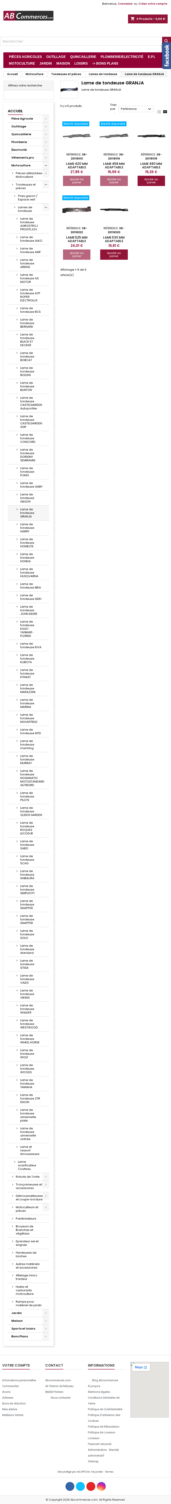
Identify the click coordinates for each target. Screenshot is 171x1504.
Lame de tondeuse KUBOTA (27, 658)
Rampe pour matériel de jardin (29, 1303)
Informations (101, 1365)
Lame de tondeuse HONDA (27, 557)
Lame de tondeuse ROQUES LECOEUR (27, 828)
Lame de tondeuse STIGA (27, 964)
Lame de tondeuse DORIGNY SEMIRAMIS (27, 455)
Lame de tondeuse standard (27, 949)
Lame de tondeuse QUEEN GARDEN (31, 811)
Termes (109, 1471)
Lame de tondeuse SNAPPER (27, 904)
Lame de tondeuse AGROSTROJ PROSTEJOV (29, 224)
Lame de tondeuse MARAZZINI (27, 688)
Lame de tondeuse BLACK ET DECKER (27, 339)
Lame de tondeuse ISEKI (30, 597)
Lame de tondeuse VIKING (27, 994)
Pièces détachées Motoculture (29, 175)
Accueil (15, 111)
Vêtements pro (22, 157)
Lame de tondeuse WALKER (27, 1009)
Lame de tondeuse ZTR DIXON (30, 1098)
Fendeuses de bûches (26, 1254)
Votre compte (16, 1365)
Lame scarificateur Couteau (27, 1165)
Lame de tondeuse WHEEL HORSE (30, 1038)
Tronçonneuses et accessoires (29, 1186)
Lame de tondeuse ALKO (31, 239)
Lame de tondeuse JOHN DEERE (28, 610)
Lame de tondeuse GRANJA (27, 513)
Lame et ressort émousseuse (29, 1150)
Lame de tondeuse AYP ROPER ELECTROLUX (30, 295)
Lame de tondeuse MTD (30, 731)
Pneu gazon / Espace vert (27, 198)
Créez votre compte (152, 4)
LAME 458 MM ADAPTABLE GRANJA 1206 (114, 167)
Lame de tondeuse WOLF (27, 1053)
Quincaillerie (21, 134)
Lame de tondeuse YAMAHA (27, 1083)
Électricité (19, 150)
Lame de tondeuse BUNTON (27, 386)
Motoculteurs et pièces (27, 1209)
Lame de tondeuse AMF (30, 250)
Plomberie (19, 142)
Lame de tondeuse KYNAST (27, 673)
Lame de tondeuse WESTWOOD (29, 1024)
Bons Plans (19, 1336)
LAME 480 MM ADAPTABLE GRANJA (151, 167)
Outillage (18, 126)
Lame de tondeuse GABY (31, 485)
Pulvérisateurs (26, 1218)
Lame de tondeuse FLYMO (27, 471)
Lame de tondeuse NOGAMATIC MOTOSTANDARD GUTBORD (32, 778)
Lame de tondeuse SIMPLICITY (27, 889)
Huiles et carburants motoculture (25, 1290)
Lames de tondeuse (25, 209)
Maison (17, 1321)
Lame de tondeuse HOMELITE (27, 542)
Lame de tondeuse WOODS (27, 1068)
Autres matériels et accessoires (28, 1266)
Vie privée (96, 1471)
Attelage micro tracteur (26, 1277)
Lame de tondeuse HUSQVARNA (29, 572)
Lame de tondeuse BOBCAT (27, 356)
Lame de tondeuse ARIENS (27, 263)
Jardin (16, 1313)
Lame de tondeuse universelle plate (28, 1115)
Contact (54, 1365)
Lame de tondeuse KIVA (30, 645)
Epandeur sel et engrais (27, 1243)
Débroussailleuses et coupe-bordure (29, 1198)
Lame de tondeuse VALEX (27, 979)
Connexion (125, 4)
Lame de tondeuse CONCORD (27, 438)
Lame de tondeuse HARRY (27, 527)
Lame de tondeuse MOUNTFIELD (28, 718)
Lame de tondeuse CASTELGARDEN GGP (31, 421)
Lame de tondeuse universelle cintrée (28, 1133)
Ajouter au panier (77, 180)
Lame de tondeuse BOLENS (27, 371)
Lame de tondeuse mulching (27, 744)
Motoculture (21, 165)
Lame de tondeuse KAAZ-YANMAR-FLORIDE (27, 628)
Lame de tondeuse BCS (30, 310)
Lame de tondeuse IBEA (30, 586)
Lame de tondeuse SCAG (27, 859)
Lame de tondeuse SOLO (27, 934)
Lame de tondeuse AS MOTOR (29, 278)
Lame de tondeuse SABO (27, 844)
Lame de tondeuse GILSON (27, 498)
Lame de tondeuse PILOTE (27, 796)
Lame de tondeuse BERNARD (27, 323)
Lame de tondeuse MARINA (27, 703)
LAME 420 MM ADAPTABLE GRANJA (77, 167)
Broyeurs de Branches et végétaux (24, 1230)
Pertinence (136, 109)
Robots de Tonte (28, 1177)
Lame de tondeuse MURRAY (27, 759)
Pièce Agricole (22, 118)
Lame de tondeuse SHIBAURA (27, 874)
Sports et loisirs (23, 1328)
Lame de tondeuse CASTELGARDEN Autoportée (31, 403)
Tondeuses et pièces (26, 186)
